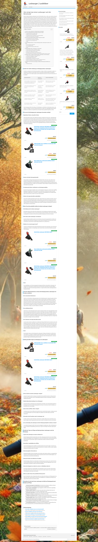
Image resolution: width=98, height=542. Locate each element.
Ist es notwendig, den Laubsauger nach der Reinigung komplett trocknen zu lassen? (38, 53)
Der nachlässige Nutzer (30, 45)
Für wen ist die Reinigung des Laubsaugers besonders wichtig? (34, 32)
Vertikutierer (40, 536)
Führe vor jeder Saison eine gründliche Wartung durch (34, 60)
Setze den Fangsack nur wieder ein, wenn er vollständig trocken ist (36, 59)
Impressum (73, 535)
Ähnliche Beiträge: (29, 63)
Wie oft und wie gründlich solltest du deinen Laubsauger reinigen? (35, 37)
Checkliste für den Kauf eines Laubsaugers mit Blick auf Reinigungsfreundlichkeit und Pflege (37, 62)
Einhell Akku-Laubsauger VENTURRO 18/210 (43, 359)
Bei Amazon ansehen (51, 138)
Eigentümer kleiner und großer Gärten (32, 33)
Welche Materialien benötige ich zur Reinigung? (33, 50)
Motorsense (49, 536)
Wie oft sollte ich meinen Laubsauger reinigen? (33, 49)
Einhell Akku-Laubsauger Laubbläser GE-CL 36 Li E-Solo (66, 86)
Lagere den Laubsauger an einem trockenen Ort (33, 55)
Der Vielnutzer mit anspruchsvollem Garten (33, 46)
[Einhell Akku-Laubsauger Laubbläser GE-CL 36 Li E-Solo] (67, 82)
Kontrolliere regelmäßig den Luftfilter (32, 56)
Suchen (72, 113)
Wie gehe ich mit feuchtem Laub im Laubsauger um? (34, 52)
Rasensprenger (26, 536)
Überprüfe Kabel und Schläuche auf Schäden (33, 58)
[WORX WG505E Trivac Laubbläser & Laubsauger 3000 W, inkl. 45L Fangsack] (67, 30)
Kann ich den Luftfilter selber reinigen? (32, 51)
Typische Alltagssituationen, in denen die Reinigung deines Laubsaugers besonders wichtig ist (38, 43)
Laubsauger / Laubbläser (38, 3)
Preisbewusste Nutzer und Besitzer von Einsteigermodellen (35, 35)
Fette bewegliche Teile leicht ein (31, 57)
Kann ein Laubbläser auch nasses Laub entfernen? (33, 511)
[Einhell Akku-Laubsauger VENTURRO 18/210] (67, 66)
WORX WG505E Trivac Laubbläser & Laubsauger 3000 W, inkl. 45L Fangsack (67, 35)
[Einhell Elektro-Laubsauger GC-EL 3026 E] (67, 98)
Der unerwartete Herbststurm (31, 44)
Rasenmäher (44, 536)
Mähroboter (30, 536)
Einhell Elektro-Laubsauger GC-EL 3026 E (67, 102)
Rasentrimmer (35, 536)
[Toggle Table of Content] (51, 29)
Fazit (27, 41)
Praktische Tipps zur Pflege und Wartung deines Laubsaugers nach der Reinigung (37, 54)
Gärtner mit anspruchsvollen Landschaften (33, 36)
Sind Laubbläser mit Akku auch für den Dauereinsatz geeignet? (36, 516)
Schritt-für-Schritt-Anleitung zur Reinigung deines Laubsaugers (34, 31)
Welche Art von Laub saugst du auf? (32, 40)
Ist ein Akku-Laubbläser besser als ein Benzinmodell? (34, 509)
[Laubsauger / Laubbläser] (25, 5)
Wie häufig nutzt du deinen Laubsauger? (32, 38)
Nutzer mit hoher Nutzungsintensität (32, 34)
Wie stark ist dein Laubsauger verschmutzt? (33, 39)
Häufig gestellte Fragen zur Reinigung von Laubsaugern (33, 48)
